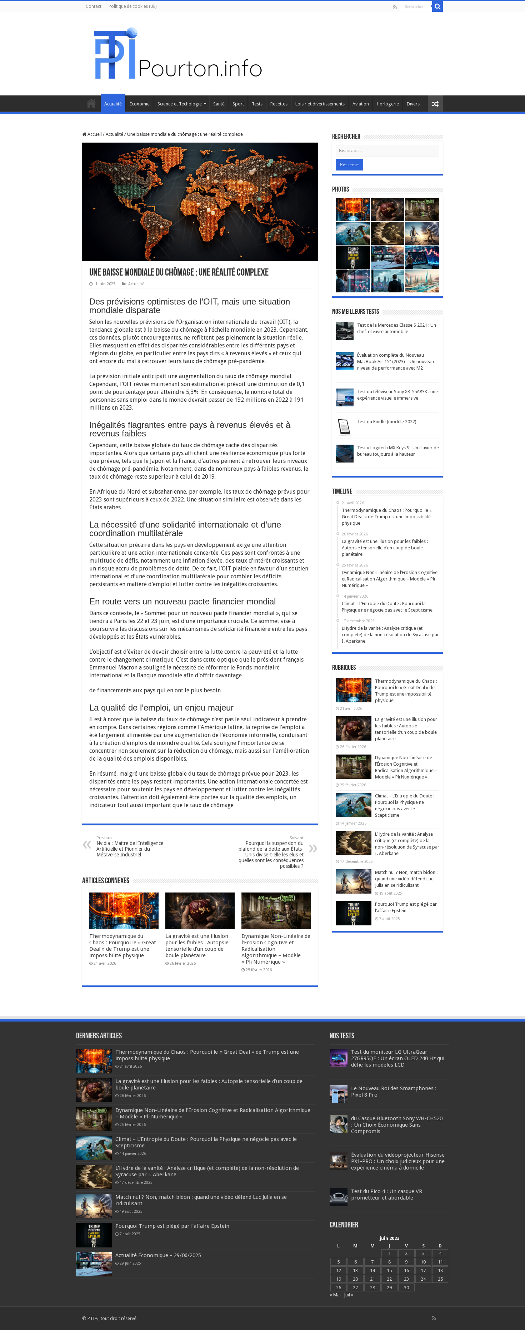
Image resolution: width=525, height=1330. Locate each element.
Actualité (113, 104)
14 (372, 1270)
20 (355, 1279)
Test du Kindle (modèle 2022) (386, 421)
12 (338, 1270)
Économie (140, 104)
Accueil (91, 102)
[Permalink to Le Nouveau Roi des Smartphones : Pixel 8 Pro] (339, 1094)
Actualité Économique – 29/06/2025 (158, 1255)
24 (423, 1279)
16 (406, 1270)
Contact (93, 6)
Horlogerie (388, 104)
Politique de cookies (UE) (132, 6)
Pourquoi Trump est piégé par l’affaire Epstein (172, 1226)
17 (423, 1270)
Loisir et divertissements (320, 104)
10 (423, 1262)
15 (389, 1270)
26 (338, 1287)
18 (440, 1270)
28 (372, 1287)
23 (406, 1279)
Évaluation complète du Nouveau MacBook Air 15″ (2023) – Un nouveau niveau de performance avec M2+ (395, 361)
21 (372, 1279)
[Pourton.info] (177, 52)
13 (355, 1270)
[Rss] (395, 7)
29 (389, 1287)
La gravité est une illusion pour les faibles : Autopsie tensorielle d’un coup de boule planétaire (197, 946)
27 (355, 1287)
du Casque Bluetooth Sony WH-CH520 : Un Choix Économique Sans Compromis (396, 1124)
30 (406, 1287)
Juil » (348, 1294)
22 (389, 1279)
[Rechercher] (437, 6)
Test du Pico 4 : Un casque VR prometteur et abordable (386, 1194)
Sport (238, 104)
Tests (257, 104)
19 (338, 1279)
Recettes (279, 104)
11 (440, 1262)
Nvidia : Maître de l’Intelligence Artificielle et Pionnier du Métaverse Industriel (129, 846)
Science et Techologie (180, 104)
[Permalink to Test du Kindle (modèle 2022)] (345, 427)
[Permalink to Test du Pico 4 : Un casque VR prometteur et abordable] (339, 1197)
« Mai (335, 1294)
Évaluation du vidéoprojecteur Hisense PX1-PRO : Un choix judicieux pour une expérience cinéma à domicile (398, 1161)
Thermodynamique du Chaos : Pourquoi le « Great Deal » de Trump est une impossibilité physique (122, 946)
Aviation (360, 104)
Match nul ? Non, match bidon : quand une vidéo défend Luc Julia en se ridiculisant (406, 879)
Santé (219, 104)
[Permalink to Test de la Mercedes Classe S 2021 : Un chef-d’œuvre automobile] (345, 330)
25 (440, 1279)
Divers (413, 104)
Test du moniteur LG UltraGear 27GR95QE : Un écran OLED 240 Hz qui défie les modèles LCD (397, 1058)
